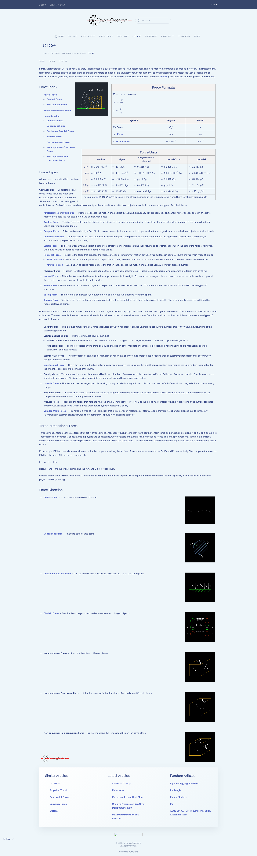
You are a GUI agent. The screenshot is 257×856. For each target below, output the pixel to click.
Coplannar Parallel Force (60, 131)
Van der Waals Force (55, 411)
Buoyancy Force (58, 804)
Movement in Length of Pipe (127, 797)
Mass (120, 134)
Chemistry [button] (123, 36)
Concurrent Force (56, 126)
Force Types (50, 94)
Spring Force (51, 294)
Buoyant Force (51, 231)
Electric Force (54, 136)
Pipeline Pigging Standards (185, 783)
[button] (214, 4)
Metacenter (118, 790)
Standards (184, 36)
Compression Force (54, 236)
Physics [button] (137, 36)
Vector (63, 61)
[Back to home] (109, 21)
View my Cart (57, 5)
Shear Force (50, 285)
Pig (172, 804)
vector (163, 76)
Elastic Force (51, 246)
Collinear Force (55, 120)
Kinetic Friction (55, 265)
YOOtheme (133, 851)
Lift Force (55, 783)
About (42, 5)
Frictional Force (52, 255)
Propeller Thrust (58, 790)
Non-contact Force (57, 104)
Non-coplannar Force (58, 142)
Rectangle (175, 790)
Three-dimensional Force (57, 110)
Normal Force (51, 276)
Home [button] (61, 36)
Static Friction (54, 259)
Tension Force (51, 300)
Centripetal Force (59, 797)
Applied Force (51, 222)
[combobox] (153, 21)
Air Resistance (51, 213)
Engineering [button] (106, 36)
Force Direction (52, 116)
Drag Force (68, 213)
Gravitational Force (54, 365)
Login (214, 4)
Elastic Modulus (178, 797)
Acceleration (123, 141)
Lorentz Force (51, 383)
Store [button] (197, 36)
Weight (54, 811)
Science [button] (72, 36)
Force (52, 61)
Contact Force (54, 99)
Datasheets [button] (167, 36)
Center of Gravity (121, 783)
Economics (151, 36)
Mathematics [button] (88, 36)
